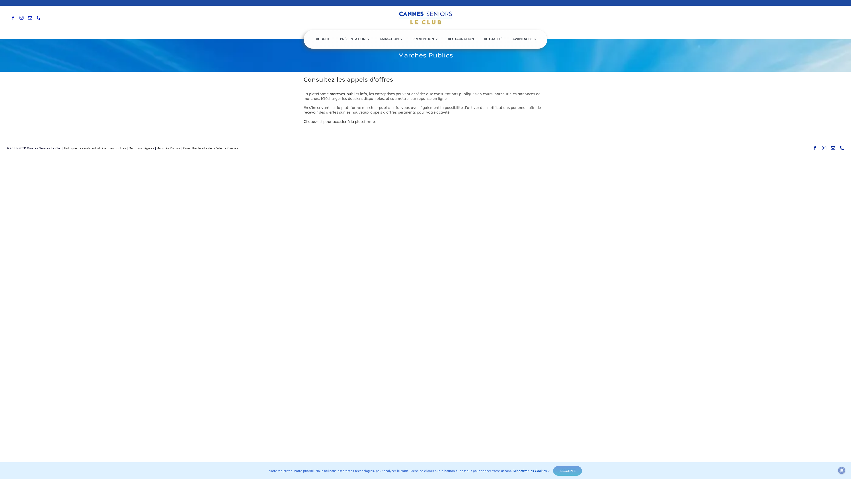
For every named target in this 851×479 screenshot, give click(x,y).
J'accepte (568, 471)
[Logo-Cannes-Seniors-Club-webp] (425, 10)
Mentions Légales (141, 148)
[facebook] (13, 18)
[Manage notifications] (841, 470)
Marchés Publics (169, 148)
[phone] (39, 18)
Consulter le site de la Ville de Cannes (210, 148)
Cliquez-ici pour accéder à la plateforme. (340, 121)
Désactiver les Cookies (530, 471)
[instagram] (21, 18)
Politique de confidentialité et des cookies (95, 148)
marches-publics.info (348, 93)
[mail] (30, 18)
